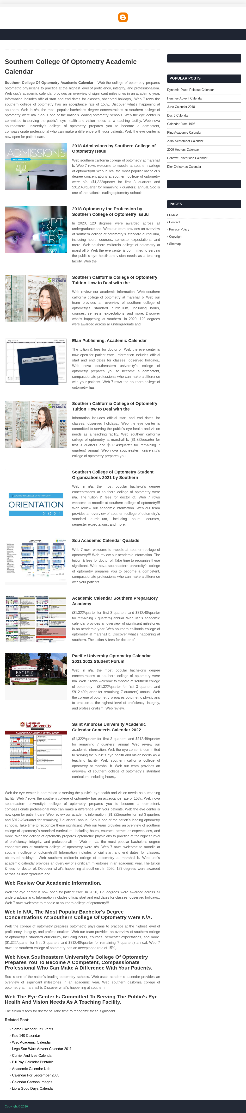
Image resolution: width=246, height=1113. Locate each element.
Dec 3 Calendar (178, 115)
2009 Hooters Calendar (183, 149)
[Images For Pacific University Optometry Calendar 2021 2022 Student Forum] (36, 676)
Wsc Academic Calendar (31, 1042)
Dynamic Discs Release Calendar (190, 90)
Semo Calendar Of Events (32, 1029)
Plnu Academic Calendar (184, 132)
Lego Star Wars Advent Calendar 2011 (42, 1049)
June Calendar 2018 (181, 107)
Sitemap (175, 244)
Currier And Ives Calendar (32, 1055)
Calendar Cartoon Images (32, 1082)
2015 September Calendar (185, 141)
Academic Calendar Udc (31, 1069)
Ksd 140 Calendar (26, 1035)
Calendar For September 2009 (35, 1075)
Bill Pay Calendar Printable (33, 1062)
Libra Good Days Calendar (33, 1088)
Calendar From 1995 (181, 124)
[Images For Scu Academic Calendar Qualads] (36, 561)
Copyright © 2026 (16, 1106)
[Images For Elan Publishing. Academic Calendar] (36, 361)
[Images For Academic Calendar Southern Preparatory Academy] (36, 619)
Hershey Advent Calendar (185, 98)
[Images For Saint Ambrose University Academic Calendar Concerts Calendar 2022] (36, 745)
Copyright (175, 236)
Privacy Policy (179, 229)
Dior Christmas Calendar (184, 166)
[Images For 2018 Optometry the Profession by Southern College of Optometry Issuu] (36, 229)
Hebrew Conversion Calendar (187, 158)
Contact (174, 222)
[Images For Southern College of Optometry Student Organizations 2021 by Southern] (36, 492)
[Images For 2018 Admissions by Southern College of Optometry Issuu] (36, 166)
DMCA (173, 215)
